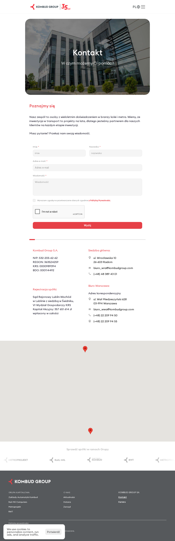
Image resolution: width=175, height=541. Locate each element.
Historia (67, 502)
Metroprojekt (15, 506)
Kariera (122, 502)
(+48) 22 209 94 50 (105, 315)
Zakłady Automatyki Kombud (23, 497)
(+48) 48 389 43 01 (105, 274)
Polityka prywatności (19, 523)
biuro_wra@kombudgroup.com (113, 268)
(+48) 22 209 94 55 (105, 321)
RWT (11, 511)
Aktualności (69, 497)
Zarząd (67, 506)
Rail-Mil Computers (18, 502)
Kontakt (122, 497)
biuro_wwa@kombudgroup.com (113, 309)
